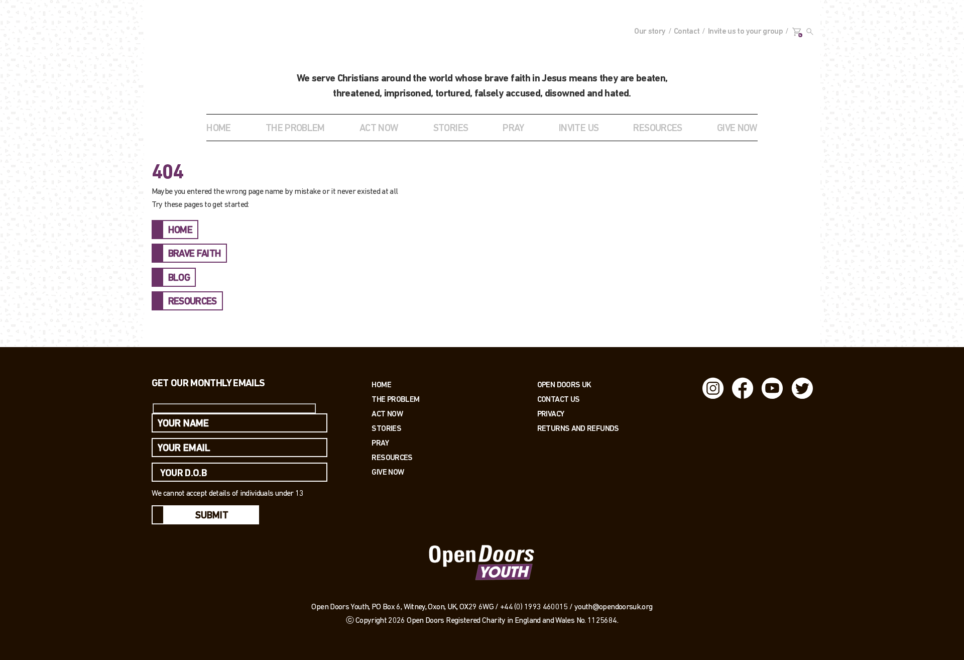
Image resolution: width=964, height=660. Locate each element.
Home (218, 129)
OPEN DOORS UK (564, 384)
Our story (649, 32)
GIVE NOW (737, 129)
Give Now (388, 472)
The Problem (395, 399)
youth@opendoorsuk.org (613, 607)
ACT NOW (379, 129)
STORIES (450, 129)
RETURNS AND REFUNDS (578, 428)
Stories (386, 428)
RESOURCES (657, 129)
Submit (211, 516)
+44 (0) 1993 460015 (534, 607)
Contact (687, 32)
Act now (387, 413)
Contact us (558, 399)
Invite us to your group (745, 32)
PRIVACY (550, 413)
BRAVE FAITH (194, 254)
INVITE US (578, 129)
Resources (392, 457)
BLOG (179, 278)
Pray (513, 129)
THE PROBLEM (295, 129)
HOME (180, 231)
